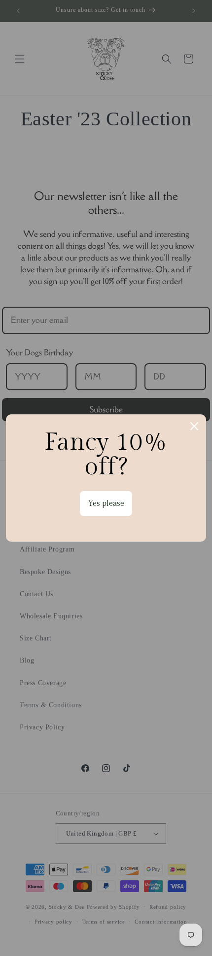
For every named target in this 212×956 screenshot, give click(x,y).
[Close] (194, 426)
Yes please (106, 503)
